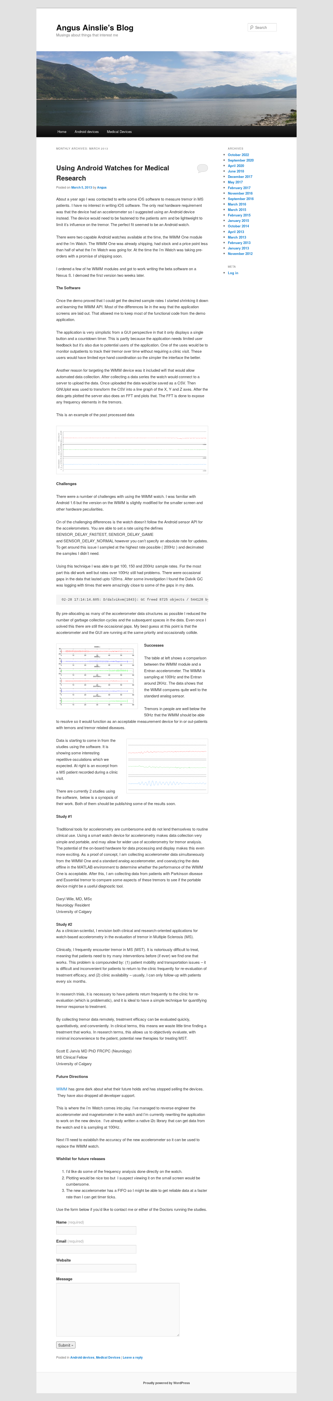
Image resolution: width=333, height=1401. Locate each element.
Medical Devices (119, 131)
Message (64, 1279)
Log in (233, 272)
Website (63, 1260)
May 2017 (235, 181)
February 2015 (239, 215)
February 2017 (239, 187)
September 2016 (241, 198)
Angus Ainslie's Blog (94, 27)
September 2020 (241, 160)
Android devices (87, 131)
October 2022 (238, 154)
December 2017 (240, 176)
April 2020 (236, 165)
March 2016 (237, 204)
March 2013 (237, 237)
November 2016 (240, 193)
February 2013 (239, 242)
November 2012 (240, 253)
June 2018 (236, 171)
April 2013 (236, 231)
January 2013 (238, 248)
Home (61, 131)
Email (70, 1241)
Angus (102, 187)
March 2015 (237, 209)
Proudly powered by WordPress (166, 1382)
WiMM (61, 1088)
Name (70, 1222)
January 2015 (238, 220)
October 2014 (238, 225)
